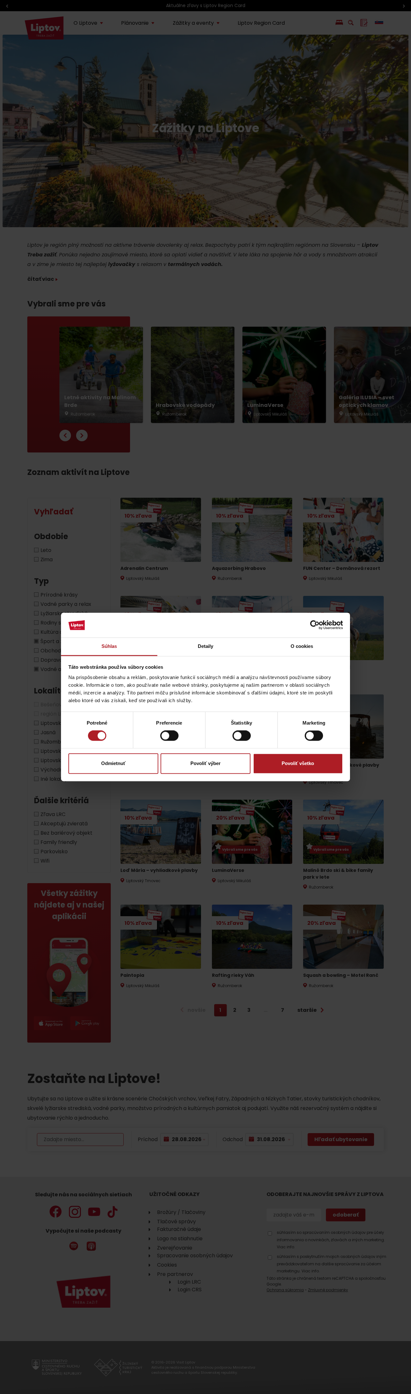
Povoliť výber (205, 763)
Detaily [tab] (206, 646)
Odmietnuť (113, 763)
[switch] (169, 736)
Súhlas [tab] (109, 646)
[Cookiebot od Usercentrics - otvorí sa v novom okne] (315, 625)
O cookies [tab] (302, 646)
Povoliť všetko (298, 763)
